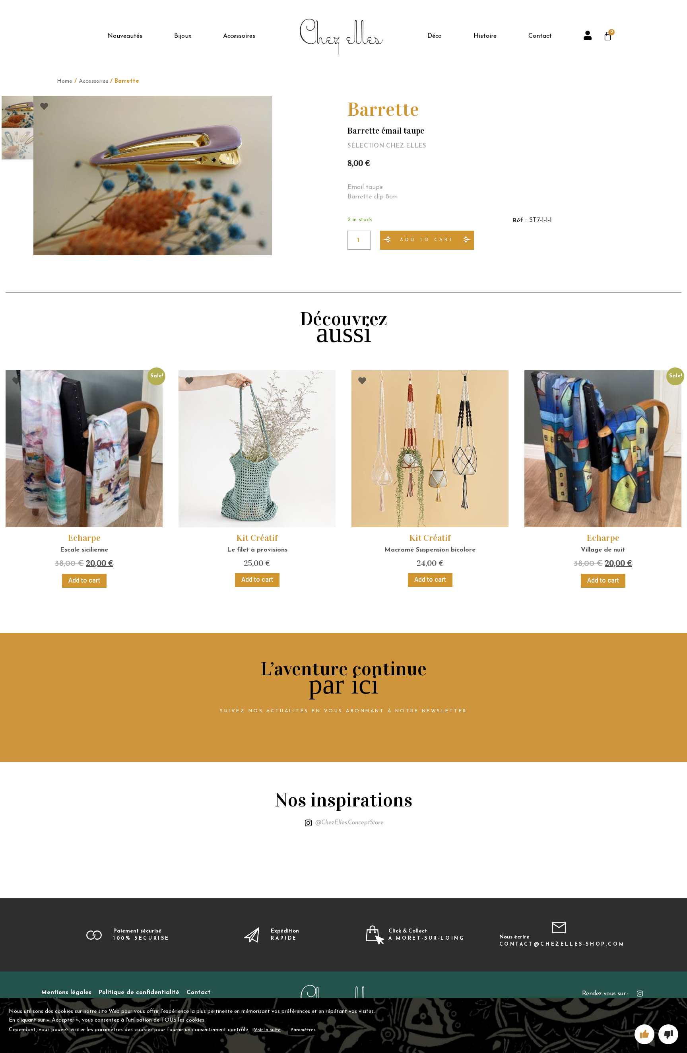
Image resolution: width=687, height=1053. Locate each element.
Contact (198, 993)
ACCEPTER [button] (644, 1034)
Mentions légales (66, 993)
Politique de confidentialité (139, 993)
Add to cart (427, 240)
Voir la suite (267, 1030)
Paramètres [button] (303, 1030)
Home (64, 81)
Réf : (519, 221)
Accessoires (93, 81)
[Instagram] (640, 993)
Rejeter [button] (668, 1034)
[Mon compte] (589, 36)
